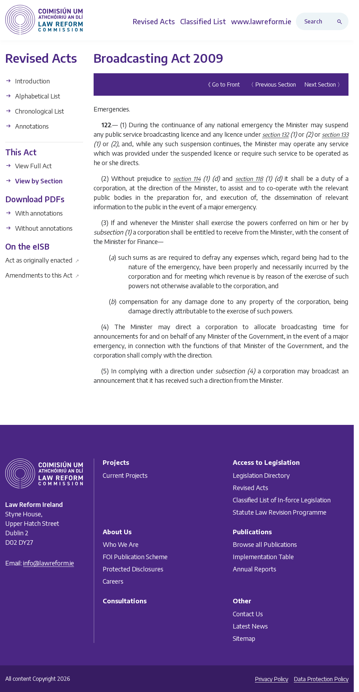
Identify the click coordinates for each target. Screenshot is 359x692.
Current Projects (125, 475)
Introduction (32, 81)
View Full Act (33, 166)
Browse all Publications (265, 544)
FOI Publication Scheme (135, 556)
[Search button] (341, 21)
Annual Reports (254, 569)
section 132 (275, 134)
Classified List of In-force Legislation (282, 499)
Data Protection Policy (321, 679)
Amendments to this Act (42, 275)
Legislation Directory (261, 475)
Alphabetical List (37, 96)
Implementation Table (263, 556)
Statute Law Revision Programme (279, 512)
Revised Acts (250, 487)
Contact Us (248, 614)
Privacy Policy (271, 679)
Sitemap (244, 638)
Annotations (31, 126)
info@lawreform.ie (48, 563)
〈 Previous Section (272, 84)
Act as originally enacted (42, 260)
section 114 (187, 178)
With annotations (38, 213)
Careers (113, 581)
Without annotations (43, 228)
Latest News (250, 626)
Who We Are (120, 544)
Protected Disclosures (133, 569)
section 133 (335, 134)
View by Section (38, 181)
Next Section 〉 (323, 84)
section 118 (249, 178)
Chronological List (39, 111)
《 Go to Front (222, 84)
